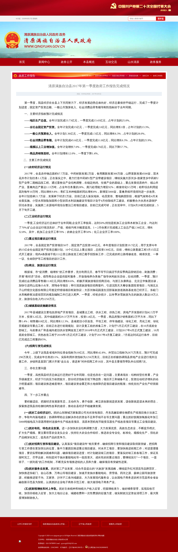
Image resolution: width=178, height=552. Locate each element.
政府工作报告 (157, 76)
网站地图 (101, 536)
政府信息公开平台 (101, 76)
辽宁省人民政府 (85, 524)
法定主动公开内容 (118, 76)
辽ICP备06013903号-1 (76, 547)
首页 (90, 76)
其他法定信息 (133, 76)
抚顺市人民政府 (115, 524)
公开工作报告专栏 (24, 524)
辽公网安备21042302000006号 (98, 547)
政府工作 (146, 76)
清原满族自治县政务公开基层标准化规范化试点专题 (55, 524)
